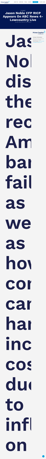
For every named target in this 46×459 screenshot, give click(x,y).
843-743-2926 (41, 41)
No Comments (28, 22)
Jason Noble (18, 22)
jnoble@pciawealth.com (37, 42)
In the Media (23, 10)
